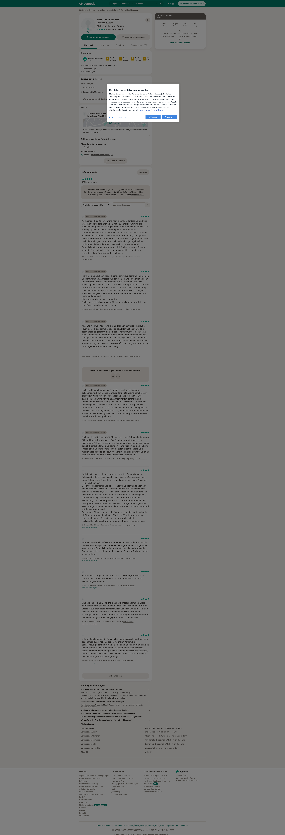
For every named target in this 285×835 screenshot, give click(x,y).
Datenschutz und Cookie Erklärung (150, 110)
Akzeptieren (170, 117)
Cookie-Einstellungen (117, 117)
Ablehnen (153, 117)
